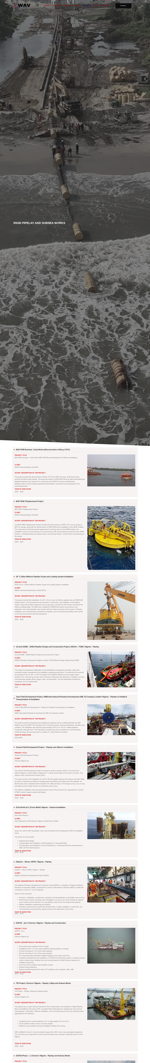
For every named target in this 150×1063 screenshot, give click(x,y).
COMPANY (56, 5)
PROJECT (86, 5)
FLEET (77, 5)
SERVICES (68, 5)
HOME (47, 5)
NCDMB (104, 5)
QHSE (96, 5)
